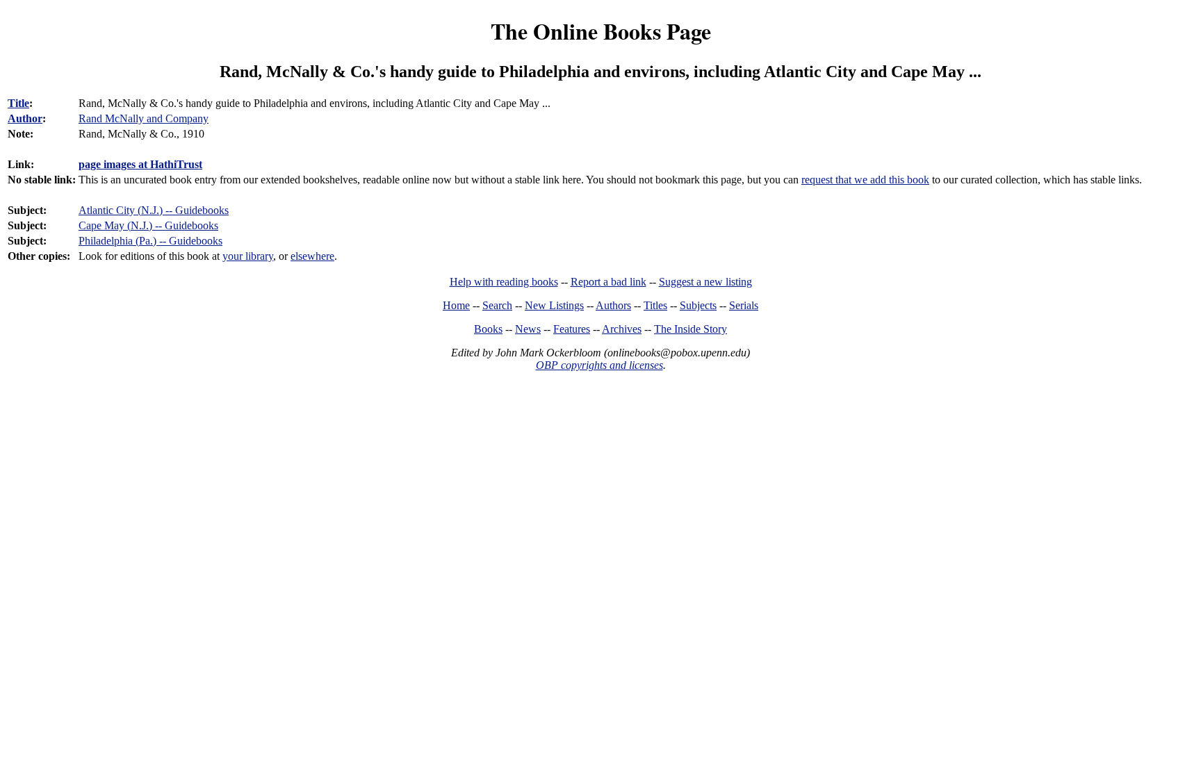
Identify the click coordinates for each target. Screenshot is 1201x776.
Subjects (698, 305)
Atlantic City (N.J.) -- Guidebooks (154, 210)
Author (25, 118)
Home (456, 305)
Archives (622, 329)
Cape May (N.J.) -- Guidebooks (148, 225)
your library (247, 256)
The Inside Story (690, 329)
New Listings (554, 305)
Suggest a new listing (705, 282)
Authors (613, 305)
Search (497, 305)
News (528, 329)
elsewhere (312, 256)
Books (488, 329)
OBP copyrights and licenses (599, 365)
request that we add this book (865, 179)
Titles (655, 305)
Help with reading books (504, 282)
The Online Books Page (601, 31)
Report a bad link (608, 282)
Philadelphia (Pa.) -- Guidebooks (150, 241)
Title (18, 103)
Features (571, 329)
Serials (743, 305)
